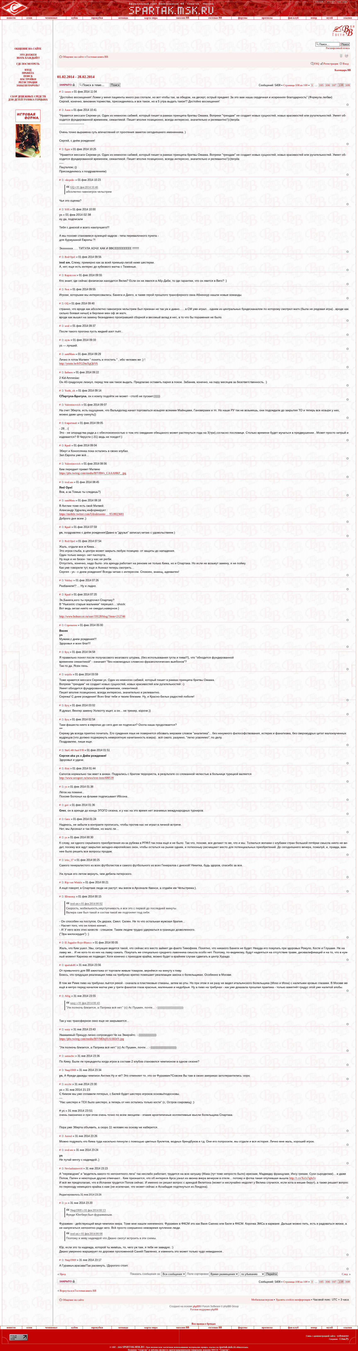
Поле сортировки (198, 1273)
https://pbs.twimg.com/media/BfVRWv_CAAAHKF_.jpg (92, 473)
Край (68, 445)
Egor (67, 149)
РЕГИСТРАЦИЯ (28, 82)
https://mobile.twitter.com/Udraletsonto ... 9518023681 (91, 514)
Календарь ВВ (343, 70)
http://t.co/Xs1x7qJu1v (302, 1178)
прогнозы (267, 17)
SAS (67, 209)
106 (327, 85)
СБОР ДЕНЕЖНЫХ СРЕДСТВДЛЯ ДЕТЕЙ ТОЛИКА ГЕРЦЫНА (28, 98)
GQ (66, 303)
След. (345, 1274)
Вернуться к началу (347, 105)
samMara (70, 354)
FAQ (316, 63)
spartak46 (70, 965)
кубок (74, 17)
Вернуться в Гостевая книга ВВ (78, 1290)
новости (11, 17)
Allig (67, 995)
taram (68, 91)
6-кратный (71, 423)
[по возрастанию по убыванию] (259, 1273)
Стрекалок (71, 625)
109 (347, 85)
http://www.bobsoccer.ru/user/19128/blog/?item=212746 (92, 616)
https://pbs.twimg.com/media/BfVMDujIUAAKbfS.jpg (91, 1038)
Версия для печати (346, 55)
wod (67, 325)
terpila (68, 674)
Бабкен (69, 372)
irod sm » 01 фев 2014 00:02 (86, 903)
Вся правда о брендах (204, 1323)
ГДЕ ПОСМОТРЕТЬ (28, 63)
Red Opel (70, 256)
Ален (67, 109)
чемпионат (51, 17)
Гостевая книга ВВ (97, 56)
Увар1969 (70, 1070)
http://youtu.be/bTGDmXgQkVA (78, 363)
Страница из (295, 85)
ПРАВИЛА (28, 73)
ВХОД (28, 70)
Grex (67, 819)
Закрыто (61, 83)
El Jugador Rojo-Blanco (78, 942)
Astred (68, 1136)
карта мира (150, 17)
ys (66, 786)
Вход (346, 63)
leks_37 (69, 860)
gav (67, 804)
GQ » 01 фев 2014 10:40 (84, 187)
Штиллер (70, 896)
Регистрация (331, 63)
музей (329, 17)
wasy (67, 1029)
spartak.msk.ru (227, 1347)
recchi (68, 1084)
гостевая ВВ (215, 17)
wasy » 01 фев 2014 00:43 (85, 1003)
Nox (67, 289)
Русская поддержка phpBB (204, 1309)
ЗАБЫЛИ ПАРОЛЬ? (28, 85)
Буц (67, 651)
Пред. (63, 1274)
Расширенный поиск (338, 48)
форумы (242, 17)
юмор (314, 17)
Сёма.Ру (344, 1339)
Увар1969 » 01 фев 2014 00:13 (88, 1210)
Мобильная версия (341, 55)
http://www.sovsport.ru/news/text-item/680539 (86, 778)
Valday (69, 580)
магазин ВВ (182, 17)
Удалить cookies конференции (293, 1299)
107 (334, 85)
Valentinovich (73, 404)
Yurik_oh (70, 390)
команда (123, 17)
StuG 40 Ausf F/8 (74, 750)
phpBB (196, 1306)
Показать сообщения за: (145, 1273)
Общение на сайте (73, 56)
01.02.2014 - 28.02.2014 (75, 77)
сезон (29, 17)
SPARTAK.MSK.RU (133, 1347)
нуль (67, 339)
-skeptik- (70, 179)
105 (321, 85)
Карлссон (70, 275)
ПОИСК (28, 76)
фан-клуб (293, 17)
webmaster (343, 1335)
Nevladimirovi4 (73, 1168)
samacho (69, 1055)
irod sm (69, 482)
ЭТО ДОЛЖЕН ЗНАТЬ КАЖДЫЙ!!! (28, 56)
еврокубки (97, 17)
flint (67, 768)
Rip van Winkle (73, 882)
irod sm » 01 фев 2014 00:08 (86, 1233)
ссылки (347, 17)
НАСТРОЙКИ (28, 79)
